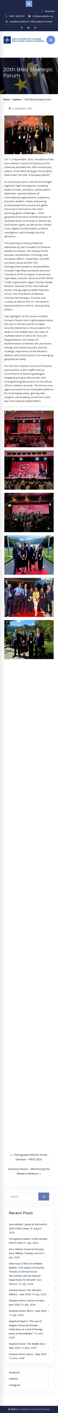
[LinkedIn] (28, 27)
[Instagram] (35, 27)
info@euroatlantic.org (43, 16)
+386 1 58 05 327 (16, 16)
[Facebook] (21, 27)
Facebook (14, 1372)
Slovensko (50, 11)
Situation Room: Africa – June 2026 (28, 1310)
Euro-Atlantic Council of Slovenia (33, 1409)
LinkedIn (13, 1378)
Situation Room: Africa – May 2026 (28, 1354)
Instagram (14, 1385)
